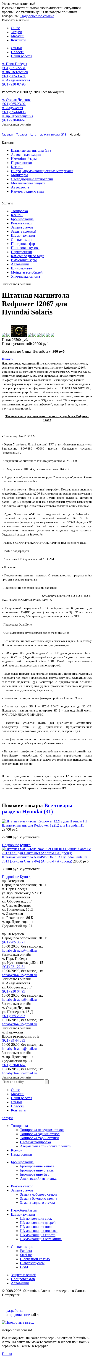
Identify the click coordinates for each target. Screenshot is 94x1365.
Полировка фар (23, 244)
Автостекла (20, 187)
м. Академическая (16, 80)
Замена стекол (22, 227)
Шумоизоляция (23, 235)
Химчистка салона (25, 276)
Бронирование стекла (37, 1170)
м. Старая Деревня (16, 100)
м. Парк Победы (14, 64)
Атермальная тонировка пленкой (45, 1146)
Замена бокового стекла (38, 1198)
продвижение (19, 1315)
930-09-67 (14, 120)
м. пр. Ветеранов (15, 72)
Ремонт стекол (22, 223)
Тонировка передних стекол (42, 1130)
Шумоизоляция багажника (41, 1239)
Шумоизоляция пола (36, 1227)
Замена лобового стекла (38, 1194)
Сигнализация (22, 239)
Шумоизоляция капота (37, 1235)
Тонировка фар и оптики (39, 1138)
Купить (7, 359)
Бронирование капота (37, 1166)
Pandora (26, 1251)
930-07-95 (14, 84)
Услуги (7, 1118)
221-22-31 (14, 68)
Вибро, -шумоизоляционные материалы (42, 171)
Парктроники (21, 163)
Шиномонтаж (21, 268)
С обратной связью (35, 1259)
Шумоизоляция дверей (38, 1222)
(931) (13, 967)
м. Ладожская (12, 108)
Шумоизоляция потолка (38, 1231)
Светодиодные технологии (32, 179)
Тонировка (19, 211)
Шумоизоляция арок (36, 1218)
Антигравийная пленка (38, 1178)
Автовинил (20, 264)
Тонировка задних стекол (40, 1134)
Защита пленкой (23, 231)
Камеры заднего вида (27, 191)
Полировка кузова (25, 248)
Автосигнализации (26, 154)
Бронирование (22, 219)
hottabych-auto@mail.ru (19, 950)
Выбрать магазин (15, 20)
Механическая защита (28, 183)
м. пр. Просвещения (17, 116)
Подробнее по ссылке (37, 16)
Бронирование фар (34, 1174)
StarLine (26, 1255)
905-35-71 (14, 76)
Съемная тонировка (35, 1142)
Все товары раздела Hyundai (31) (37, 808)
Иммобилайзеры (24, 159)
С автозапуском (32, 1263)
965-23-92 (14, 104)
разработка (14, 1310)
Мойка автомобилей (27, 272)
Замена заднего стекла (37, 1202)
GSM (24, 1267)
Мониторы (19, 175)
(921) (13, 942)
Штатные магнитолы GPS (31, 150)
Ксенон (17, 167)
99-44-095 (14, 112)
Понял (7, 1354)
